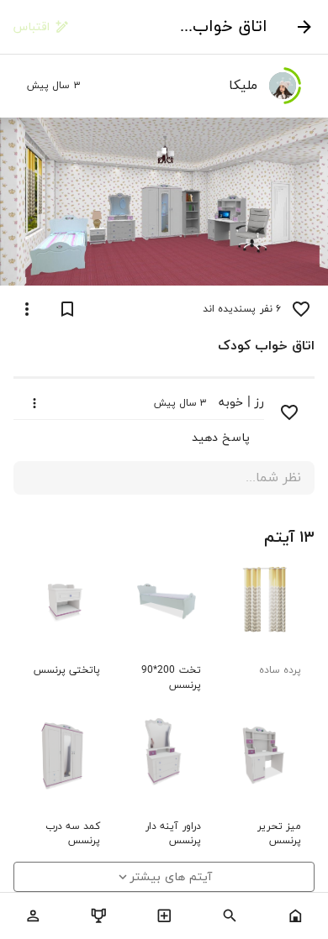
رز (259, 403)
